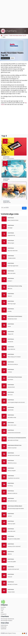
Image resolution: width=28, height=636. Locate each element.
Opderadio (3, 628)
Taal (2, 610)
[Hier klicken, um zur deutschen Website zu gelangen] (24, 633)
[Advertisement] (14, 14)
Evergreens (3, 614)
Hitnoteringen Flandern (6, 620)
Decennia (3, 607)
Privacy (14, 633)
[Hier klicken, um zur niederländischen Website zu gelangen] (26, 633)
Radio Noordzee (5, 58)
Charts (6, 35)
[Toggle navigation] (25, 31)
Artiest (12, 58)
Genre (2, 609)
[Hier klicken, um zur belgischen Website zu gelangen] (22, 633)
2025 (24, 208)
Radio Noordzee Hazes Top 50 (17, 35)
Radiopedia (3, 627)
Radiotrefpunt (4, 625)
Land (2, 612)
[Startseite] (1, 35)
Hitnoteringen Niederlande (7, 619)
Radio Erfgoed (8, 633)
